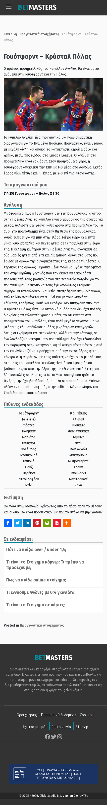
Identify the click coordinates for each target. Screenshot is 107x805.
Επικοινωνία (61, 726)
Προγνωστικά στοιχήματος (39, 34)
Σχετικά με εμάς (35, 726)
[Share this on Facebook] (8, 523)
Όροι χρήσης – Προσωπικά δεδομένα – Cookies (54, 715)
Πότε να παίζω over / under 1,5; (36, 549)
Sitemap (81, 726)
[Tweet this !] (18, 523)
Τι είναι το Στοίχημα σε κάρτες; (35, 605)
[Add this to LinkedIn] (27, 523)
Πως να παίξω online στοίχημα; (36, 580)
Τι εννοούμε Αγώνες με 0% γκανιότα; (40, 592)
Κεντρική (10, 34)
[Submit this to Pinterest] (37, 523)
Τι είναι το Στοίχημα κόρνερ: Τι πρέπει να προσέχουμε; (45, 564)
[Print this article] (47, 523)
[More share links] (67, 523)
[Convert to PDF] (57, 523)
